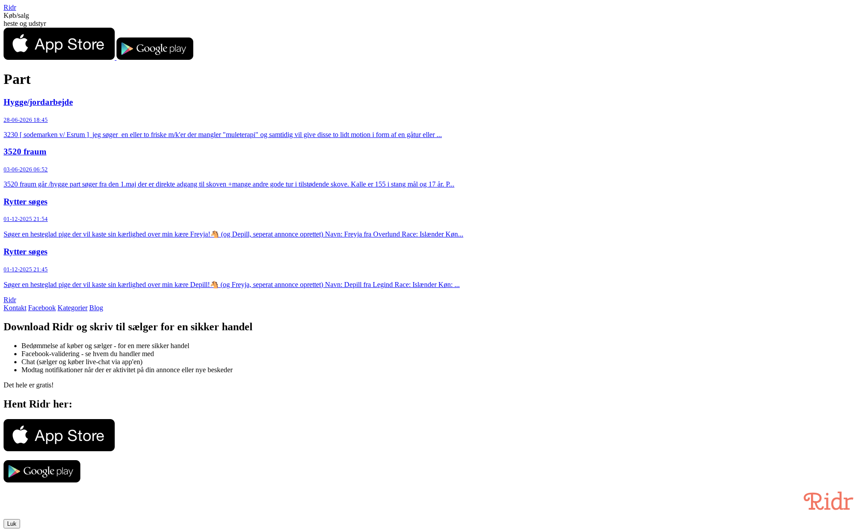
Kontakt (15, 308)
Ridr (10, 7)
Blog (96, 308)
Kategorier (72, 308)
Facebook (42, 308)
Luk (12, 523)
